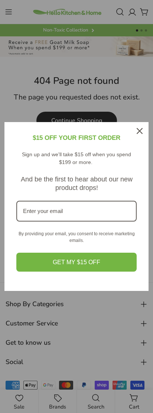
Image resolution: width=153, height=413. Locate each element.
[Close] (140, 131)
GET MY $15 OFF (76, 262)
